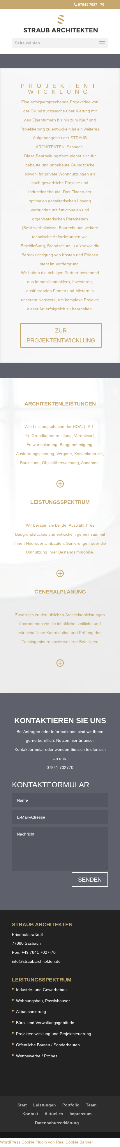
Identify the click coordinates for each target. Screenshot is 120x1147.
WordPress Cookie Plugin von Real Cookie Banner (46, 1142)
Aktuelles (54, 1113)
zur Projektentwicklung (61, 335)
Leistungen (44, 1105)
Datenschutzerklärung (57, 1122)
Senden (90, 879)
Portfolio (71, 1105)
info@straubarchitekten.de (36, 961)
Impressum (80, 1113)
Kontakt (30, 1113)
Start (22, 1105)
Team (91, 1105)
